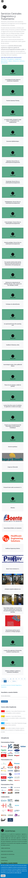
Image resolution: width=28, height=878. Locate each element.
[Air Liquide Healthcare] (3, 746)
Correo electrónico (5, 696)
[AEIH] (3, 800)
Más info (19, 872)
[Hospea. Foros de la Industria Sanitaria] (3, 805)
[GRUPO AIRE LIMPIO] (3, 763)
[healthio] (17, 805)
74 (3, 681)
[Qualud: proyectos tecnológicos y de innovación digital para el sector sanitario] (3, 780)
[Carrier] (17, 750)
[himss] (17, 800)
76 (8, 681)
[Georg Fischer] (10, 777)
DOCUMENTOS (10, 59)
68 (11, 679)
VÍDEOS (10, 61)
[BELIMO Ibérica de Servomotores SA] (10, 792)
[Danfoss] (3, 777)
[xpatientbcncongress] (17, 810)
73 (25, 679)
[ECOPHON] (3, 770)
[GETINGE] (17, 787)
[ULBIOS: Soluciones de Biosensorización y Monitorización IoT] (17, 790)
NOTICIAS (22, 61)
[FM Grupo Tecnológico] (3, 767)
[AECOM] (17, 792)
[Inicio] (5, 7)
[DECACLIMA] (3, 774)
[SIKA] (10, 763)
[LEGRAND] (17, 755)
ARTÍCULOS (3, 59)
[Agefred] (3, 752)
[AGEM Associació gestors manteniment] (10, 800)
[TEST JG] (10, 787)
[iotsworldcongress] (10, 810)
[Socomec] (10, 770)
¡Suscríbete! (4, 701)
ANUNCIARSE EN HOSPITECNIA (7, 854)
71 (19, 679)
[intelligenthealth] (3, 810)
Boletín (15, 692)
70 (17, 679)
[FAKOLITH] (10, 780)
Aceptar (3, 875)
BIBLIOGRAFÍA (4, 61)
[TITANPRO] (10, 790)
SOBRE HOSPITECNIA (5, 848)
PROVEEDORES (4, 63)
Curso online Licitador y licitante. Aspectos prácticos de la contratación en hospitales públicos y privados (12, 730)
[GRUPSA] (17, 767)
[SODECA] (17, 770)
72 (22, 679)
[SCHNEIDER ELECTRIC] (3, 750)
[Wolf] (3, 792)
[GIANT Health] (3, 819)
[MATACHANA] (3, 787)
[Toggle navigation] (2, 1)
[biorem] (10, 805)
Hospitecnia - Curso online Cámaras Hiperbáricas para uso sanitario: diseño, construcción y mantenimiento (13, 718)
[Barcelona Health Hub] (3, 815)
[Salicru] (17, 780)
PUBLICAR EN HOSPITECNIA (7, 851)
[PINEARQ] (16, 746)
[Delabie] (17, 752)
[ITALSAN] (23, 746)
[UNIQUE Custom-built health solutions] (10, 815)
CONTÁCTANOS (4, 860)
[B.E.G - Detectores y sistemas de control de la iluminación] (3, 755)
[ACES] (17, 815)
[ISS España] (10, 774)
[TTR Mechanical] (3, 790)
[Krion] (10, 767)
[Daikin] (17, 763)
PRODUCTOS (16, 61)
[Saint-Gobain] (10, 752)
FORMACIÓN (3, 857)
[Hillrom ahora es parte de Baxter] (10, 750)
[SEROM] (10, 755)
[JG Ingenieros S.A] (10, 746)
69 (14, 679)
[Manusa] (17, 774)
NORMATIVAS (18, 59)
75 (6, 681)
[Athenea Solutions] (10, 819)
